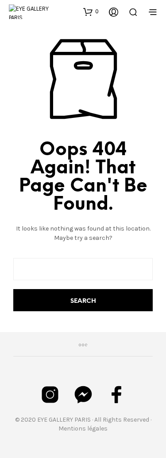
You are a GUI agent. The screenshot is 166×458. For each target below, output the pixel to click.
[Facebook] (116, 394)
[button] (91, 11)
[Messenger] (83, 394)
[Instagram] (50, 394)
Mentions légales (83, 428)
